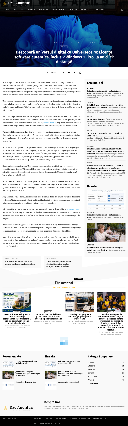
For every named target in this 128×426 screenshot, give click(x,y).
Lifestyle (90, 102)
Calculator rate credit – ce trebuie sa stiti (26, 362)
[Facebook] (63, 72)
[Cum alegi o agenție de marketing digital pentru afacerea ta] (80, 302)
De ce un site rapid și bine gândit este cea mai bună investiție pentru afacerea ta (48, 316)
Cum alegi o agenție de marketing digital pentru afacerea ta (80, 316)
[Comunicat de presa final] (8, 385)
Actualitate (90, 88)
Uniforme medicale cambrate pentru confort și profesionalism (20, 262)
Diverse (34, 43)
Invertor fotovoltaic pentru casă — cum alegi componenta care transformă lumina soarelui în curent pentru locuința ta (106, 169)
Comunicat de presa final (98, 119)
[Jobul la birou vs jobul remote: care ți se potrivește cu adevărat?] (106, 232)
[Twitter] (68, 72)
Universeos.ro (50, 123)
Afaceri (89, 117)
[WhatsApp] (80, 72)
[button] (122, 10)
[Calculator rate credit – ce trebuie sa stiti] (106, 199)
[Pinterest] (74, 72)
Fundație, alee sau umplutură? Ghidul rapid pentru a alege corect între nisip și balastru (105, 151)
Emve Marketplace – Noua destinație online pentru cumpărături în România (58, 264)
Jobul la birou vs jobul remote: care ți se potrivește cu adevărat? (105, 106)
